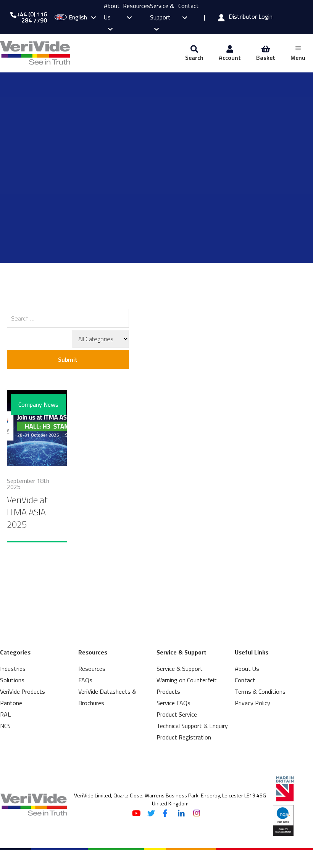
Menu (297, 57)
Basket (265, 57)
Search (194, 57)
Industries (13, 668)
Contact (245, 680)
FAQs (85, 680)
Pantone (11, 702)
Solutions (12, 680)
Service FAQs (173, 702)
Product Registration (183, 737)
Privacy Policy (252, 702)
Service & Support (162, 11)
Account (230, 57)
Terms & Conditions (260, 691)
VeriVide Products (22, 691)
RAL (5, 714)
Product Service (176, 714)
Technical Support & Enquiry (192, 725)
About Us (247, 668)
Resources (91, 668)
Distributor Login (251, 17)
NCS (5, 725)
